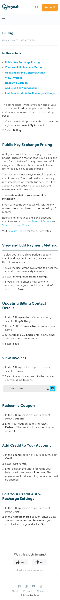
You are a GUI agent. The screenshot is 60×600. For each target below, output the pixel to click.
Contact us (42, 591)
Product (27, 591)
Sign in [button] (48, 7)
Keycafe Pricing (17, 231)
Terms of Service (41, 221)
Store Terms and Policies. (17, 225)
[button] (37, 7)
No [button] (41, 562)
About (15, 591)
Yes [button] (23, 562)
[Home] (11, 7)
